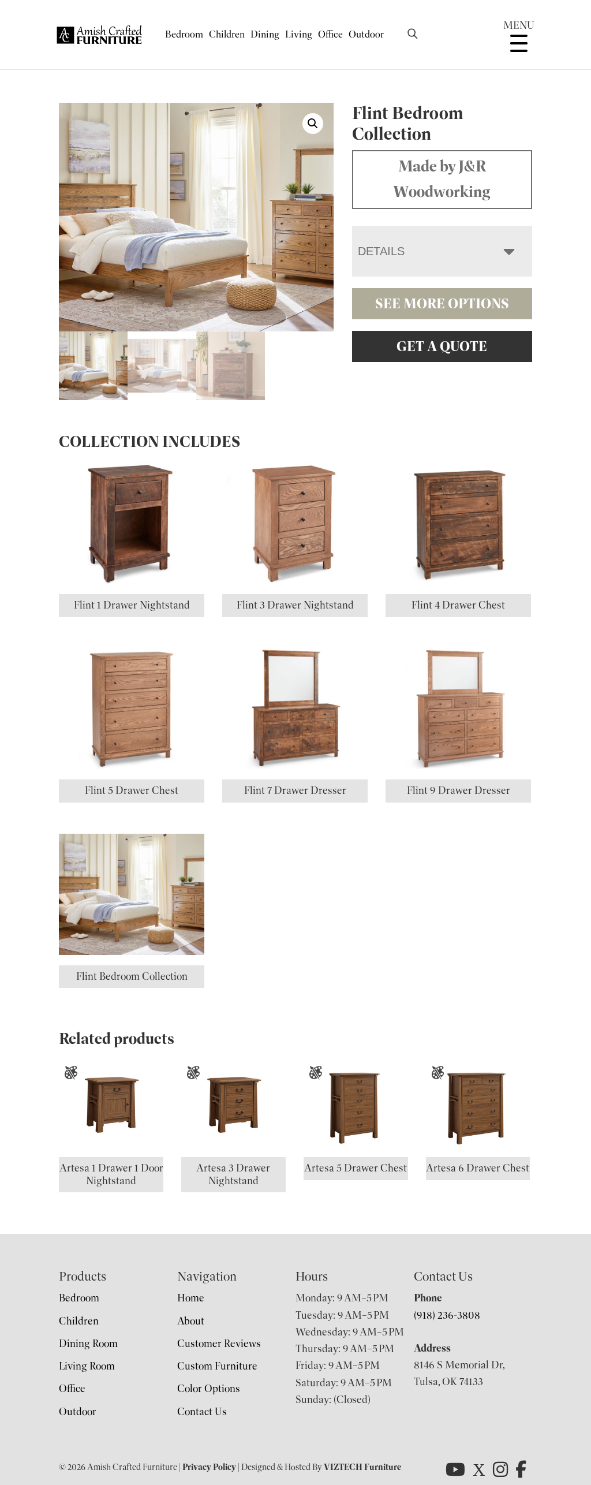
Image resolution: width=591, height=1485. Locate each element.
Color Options (208, 1388)
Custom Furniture (217, 1366)
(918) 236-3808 (447, 1315)
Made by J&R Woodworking (442, 179)
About (190, 1321)
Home (190, 1298)
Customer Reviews (219, 1343)
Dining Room (88, 1343)
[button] (312, 123)
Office (330, 34)
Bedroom (184, 34)
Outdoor (366, 34)
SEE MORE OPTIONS (442, 303)
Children (227, 34)
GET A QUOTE (442, 346)
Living (298, 34)
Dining (264, 34)
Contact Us (202, 1411)
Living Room (87, 1366)
